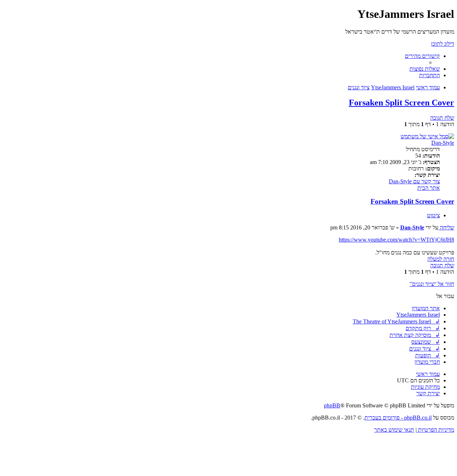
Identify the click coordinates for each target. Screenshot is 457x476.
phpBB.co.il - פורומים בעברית (398, 418)
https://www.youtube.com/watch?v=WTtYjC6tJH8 (396, 240)
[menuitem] (425, 69)
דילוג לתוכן (442, 44)
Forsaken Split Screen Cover (401, 102)
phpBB (332, 405)
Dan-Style (442, 143)
